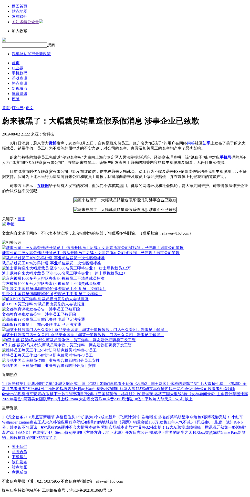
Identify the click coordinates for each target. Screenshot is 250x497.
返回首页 (19, 6)
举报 (10, 224)
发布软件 (19, 16)
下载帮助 (19, 457)
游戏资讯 (19, 78)
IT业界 (17, 68)
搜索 (51, 45)
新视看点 (19, 88)
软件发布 (19, 462)
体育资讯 (19, 94)
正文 (29, 108)
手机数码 (19, 73)
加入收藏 (19, 31)
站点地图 (19, 11)
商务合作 (19, 452)
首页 (16, 63)
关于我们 (19, 447)
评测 (16, 99)
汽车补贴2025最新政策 (31, 54)
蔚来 (21, 219)
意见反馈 (19, 472)
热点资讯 (19, 83)
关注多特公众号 (25, 22)
